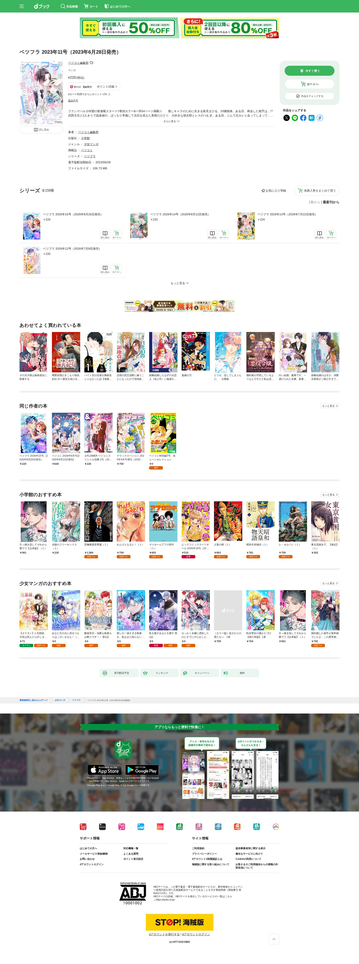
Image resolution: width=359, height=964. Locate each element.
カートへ (312, 84)
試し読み (44, 129)
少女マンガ (91, 144)
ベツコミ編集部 (78, 62)
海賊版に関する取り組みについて (210, 864)
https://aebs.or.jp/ (165, 899)
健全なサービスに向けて (249, 853)
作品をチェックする (312, 96)
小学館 (85, 138)
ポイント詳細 (105, 86)
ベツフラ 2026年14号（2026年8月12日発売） (180, 214)
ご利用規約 (198, 848)
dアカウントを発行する (164, 934)
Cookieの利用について (248, 858)
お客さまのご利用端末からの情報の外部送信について (257, 866)
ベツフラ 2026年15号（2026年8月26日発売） (73, 214)
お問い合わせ (87, 858)
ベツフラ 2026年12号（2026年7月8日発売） (72, 248)
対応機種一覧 (130, 848)
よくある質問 (130, 853)
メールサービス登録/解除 (94, 853)
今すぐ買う (312, 70)
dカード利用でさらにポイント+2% (87, 94)
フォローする (91, 63)
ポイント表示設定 (133, 858)
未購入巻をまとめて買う (320, 190)
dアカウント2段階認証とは (207, 858)
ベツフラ (90, 156)
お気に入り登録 (276, 190)
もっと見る (328, 405)
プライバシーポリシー (204, 853)
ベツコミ (87, 150)
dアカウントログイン (92, 864)
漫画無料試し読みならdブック (34, 700)
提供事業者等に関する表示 (251, 848)
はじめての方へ (88, 848)
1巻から (314, 202)
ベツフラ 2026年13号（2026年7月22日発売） (287, 214)
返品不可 (73, 100)
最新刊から (331, 202)
